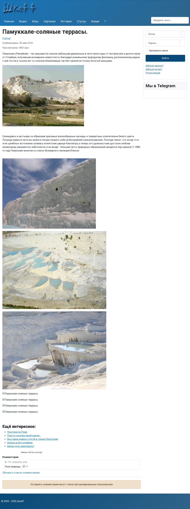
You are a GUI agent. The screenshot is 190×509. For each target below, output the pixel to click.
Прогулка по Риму (17, 432)
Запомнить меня (158, 50)
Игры (35, 21)
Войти (165, 58)
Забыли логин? (154, 69)
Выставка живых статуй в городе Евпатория (32, 439)
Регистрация (153, 72)
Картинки (50, 21)
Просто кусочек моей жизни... (24, 435)
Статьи (81, 21)
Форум (95, 21)
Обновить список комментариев (21, 472)
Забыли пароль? (154, 65)
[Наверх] (186, 505)
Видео (23, 21)
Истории (66, 21)
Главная (9, 21)
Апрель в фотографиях (20, 442)
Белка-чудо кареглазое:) (20, 446)
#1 (6, 462)
